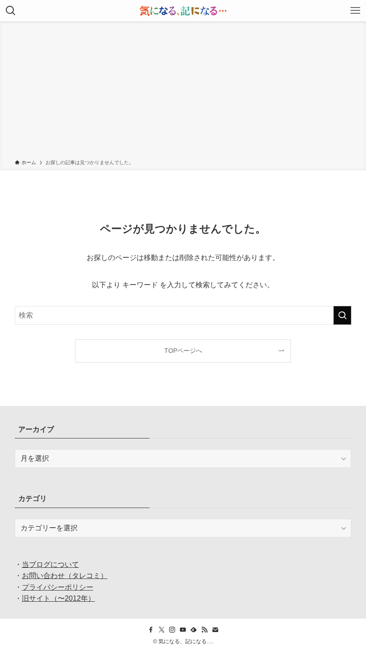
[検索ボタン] (10, 10)
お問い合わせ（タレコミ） (65, 575)
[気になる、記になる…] (183, 10)
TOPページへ (183, 350)
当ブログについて (50, 564)
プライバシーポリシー (57, 587)
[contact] (215, 630)
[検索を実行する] (342, 315)
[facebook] (151, 630)
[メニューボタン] (355, 10)
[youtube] (183, 630)
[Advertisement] (183, 91)
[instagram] (172, 630)
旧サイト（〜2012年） (58, 598)
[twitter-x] (162, 630)
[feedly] (194, 630)
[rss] (204, 630)
